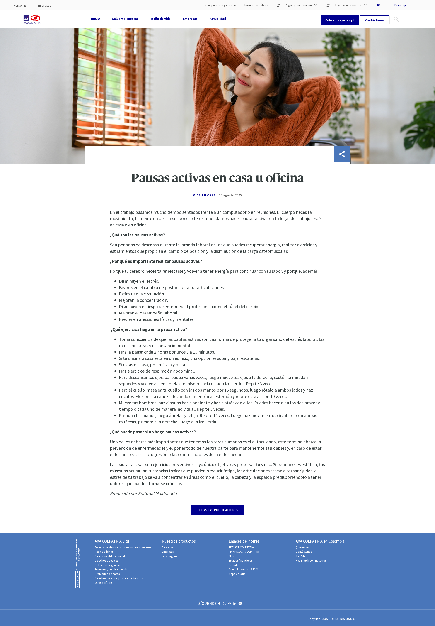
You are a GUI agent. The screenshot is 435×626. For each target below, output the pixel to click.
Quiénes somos (305, 547)
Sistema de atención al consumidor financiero (123, 547)
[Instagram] (240, 604)
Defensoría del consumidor (111, 556)
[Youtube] (229, 604)
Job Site (300, 556)
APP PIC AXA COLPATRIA (244, 552)
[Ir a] (33, 19)
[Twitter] (224, 604)
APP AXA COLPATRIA (241, 547)
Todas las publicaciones (217, 510)
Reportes (234, 565)
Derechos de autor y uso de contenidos (119, 578)
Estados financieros (240, 560)
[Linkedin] (234, 604)
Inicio (95, 19)
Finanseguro (169, 556)
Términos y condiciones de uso (114, 569)
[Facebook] (219, 604)
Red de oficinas (104, 552)
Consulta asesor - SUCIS (243, 569)
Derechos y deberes (106, 560)
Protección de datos (107, 574)
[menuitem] (20, 5)
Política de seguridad (108, 565)
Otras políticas (103, 583)
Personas (167, 547)
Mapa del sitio (237, 574)
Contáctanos (304, 552)
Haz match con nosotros (311, 560)
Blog (231, 556)
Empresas (168, 552)
